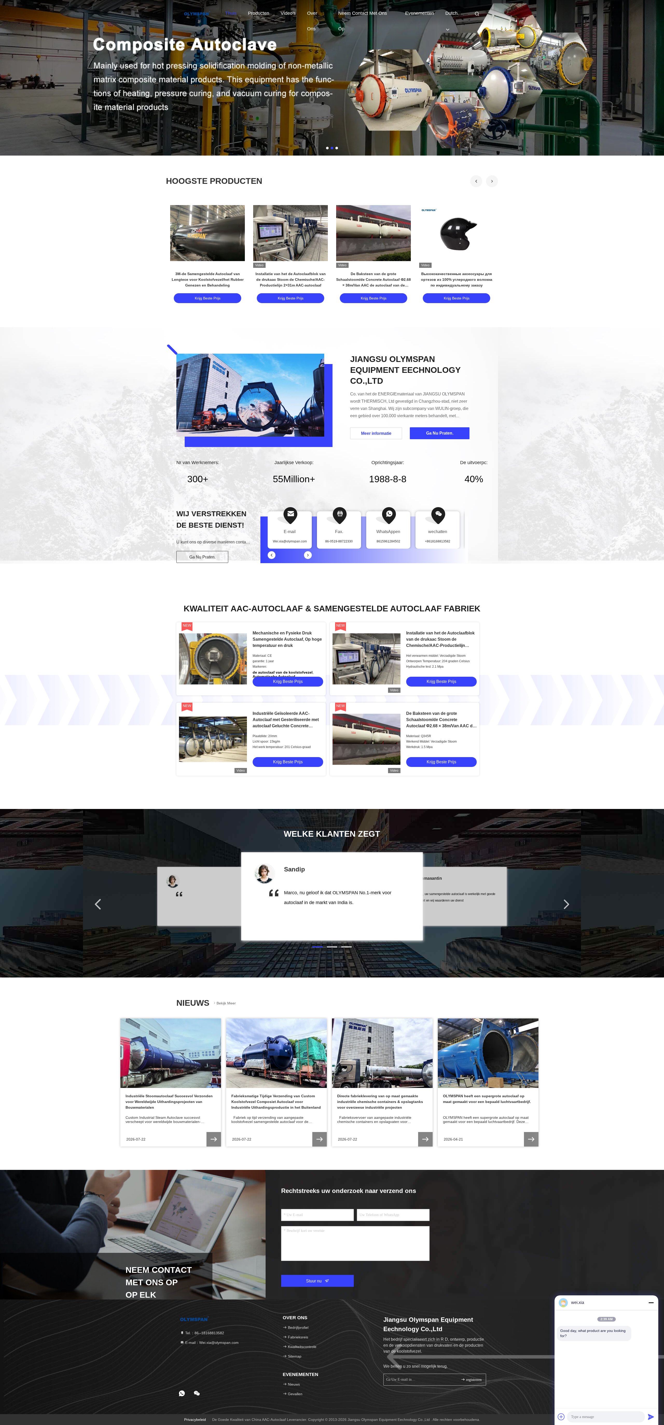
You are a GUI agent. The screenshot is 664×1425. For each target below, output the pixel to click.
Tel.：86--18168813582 (204, 1333)
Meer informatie (376, 433)
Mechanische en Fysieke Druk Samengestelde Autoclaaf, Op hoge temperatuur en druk (287, 639)
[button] (492, 181)
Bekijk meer (226, 1003)
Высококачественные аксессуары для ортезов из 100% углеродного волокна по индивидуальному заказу (456, 279)
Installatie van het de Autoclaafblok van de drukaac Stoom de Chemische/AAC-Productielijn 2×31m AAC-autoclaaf (290, 279)
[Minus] (651, 1303)
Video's (288, 13)
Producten (258, 13)
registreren (473, 1380)
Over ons (312, 16)
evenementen (419, 13)
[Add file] (561, 1416)
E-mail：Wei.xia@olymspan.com (211, 1342)
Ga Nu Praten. (202, 557)
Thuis (231, 13)
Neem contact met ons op (362, 16)
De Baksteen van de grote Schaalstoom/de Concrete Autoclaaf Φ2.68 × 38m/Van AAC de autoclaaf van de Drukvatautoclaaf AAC (440, 726)
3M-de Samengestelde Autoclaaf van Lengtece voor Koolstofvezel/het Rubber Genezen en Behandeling (208, 279)
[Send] (651, 1416)
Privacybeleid (195, 1419)
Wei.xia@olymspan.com (290, 541)
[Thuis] (197, 13)
